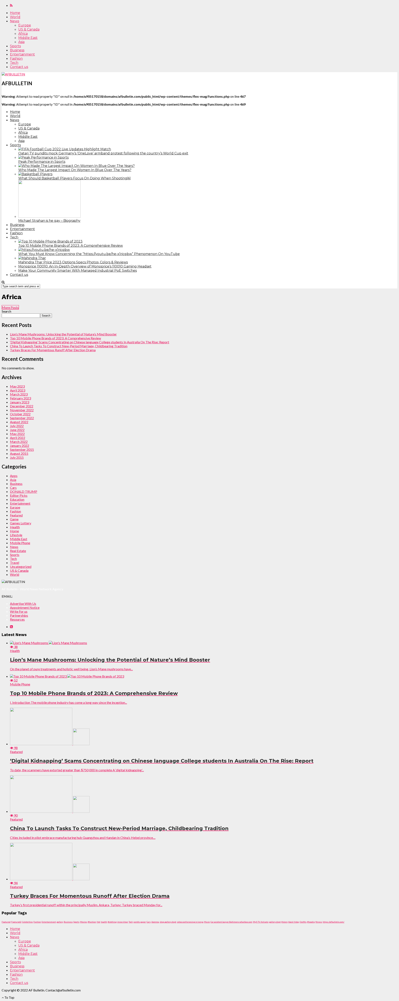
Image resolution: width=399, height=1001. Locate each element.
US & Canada (28, 29)
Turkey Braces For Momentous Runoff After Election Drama (53, 350)
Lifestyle (16, 535)
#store (284, 922)
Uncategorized (20, 566)
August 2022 (19, 422)
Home (15, 13)
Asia (21, 42)
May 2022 (17, 434)
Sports (15, 46)
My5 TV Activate (260, 922)
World (15, 17)
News (14, 21)
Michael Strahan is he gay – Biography (49, 221)
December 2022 (21, 406)
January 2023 (19, 402)
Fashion (16, 58)
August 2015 (19, 453)
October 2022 (20, 414)
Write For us (18, 611)
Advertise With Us (23, 603)
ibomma (155, 922)
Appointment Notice (24, 607)
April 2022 (17, 438)
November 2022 (22, 410)
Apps (13, 476)
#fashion (92, 922)
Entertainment (22, 54)
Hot (98, 922)
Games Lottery (20, 523)
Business (17, 50)
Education (17, 499)
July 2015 (17, 457)
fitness (318, 922)
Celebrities (27, 922)
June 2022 (17, 430)
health (104, 922)
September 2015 (22, 449)
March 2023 (19, 394)
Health (15, 527)
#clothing (112, 922)
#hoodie (311, 922)
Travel (14, 563)
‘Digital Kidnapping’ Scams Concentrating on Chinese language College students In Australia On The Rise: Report (89, 342)
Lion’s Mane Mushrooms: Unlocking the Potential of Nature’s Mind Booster (63, 334)
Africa (23, 34)
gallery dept (275, 922)
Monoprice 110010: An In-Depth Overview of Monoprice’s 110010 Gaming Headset (84, 266)
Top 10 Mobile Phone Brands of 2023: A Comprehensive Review (55, 338)
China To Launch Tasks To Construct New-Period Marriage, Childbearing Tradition (68, 346)
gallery (60, 922)
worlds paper (139, 922)
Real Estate (18, 551)
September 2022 (22, 418)
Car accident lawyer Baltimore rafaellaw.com (231, 922)
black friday (293, 922)
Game (14, 519)
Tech (14, 63)
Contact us (19, 67)
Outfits (303, 922)
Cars (13, 487)
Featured (16, 515)
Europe (24, 25)
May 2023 (17, 386)
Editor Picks (18, 495)
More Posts (10, 307)
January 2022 (19, 445)
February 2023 (20, 398)
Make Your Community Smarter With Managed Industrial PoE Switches (77, 270)
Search (6, 311)
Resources (17, 619)
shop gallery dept (168, 922)
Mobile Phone (20, 543)
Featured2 (16, 922)
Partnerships (19, 615)
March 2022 (19, 442)
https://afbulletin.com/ (333, 922)
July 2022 (17, 426)
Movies (83, 922)
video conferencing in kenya (190, 922)
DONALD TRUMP (23, 491)
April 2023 (17, 390)
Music (207, 922)
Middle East (28, 38)
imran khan (122, 922)
